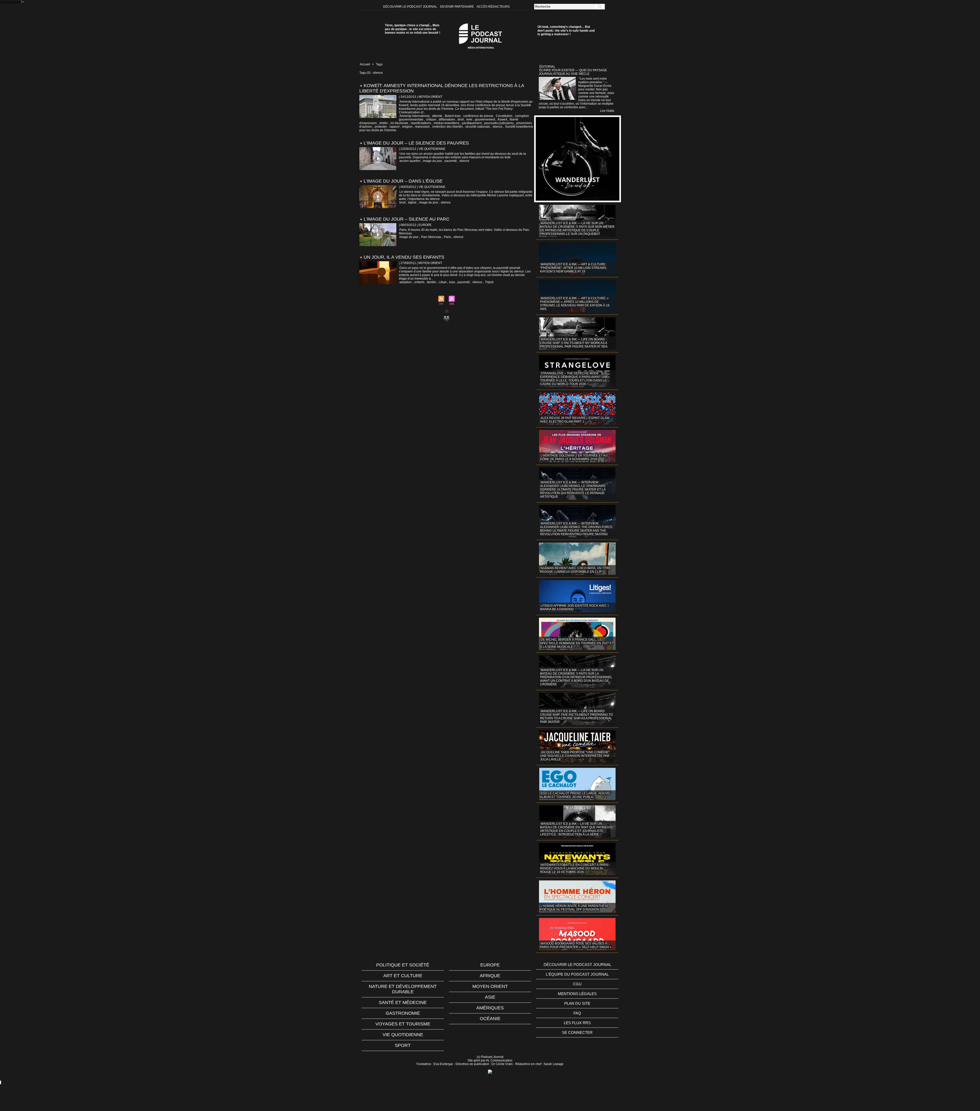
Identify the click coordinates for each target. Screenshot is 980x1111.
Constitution (504, 116)
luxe (452, 282)
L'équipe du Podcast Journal (577, 974)
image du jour (432, 161)
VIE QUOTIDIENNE (403, 1034)
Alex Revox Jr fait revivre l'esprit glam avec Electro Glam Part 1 (574, 419)
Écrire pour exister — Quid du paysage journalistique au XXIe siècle (573, 72)
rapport (394, 126)
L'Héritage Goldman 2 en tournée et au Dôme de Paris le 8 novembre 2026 (573, 457)
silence (498, 126)
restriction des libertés (447, 126)
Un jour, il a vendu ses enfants (404, 257)
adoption (405, 282)
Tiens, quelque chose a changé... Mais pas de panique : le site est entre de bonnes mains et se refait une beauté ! (412, 28)
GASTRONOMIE (403, 1013)
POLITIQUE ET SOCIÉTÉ (402, 964)
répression (422, 126)
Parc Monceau (431, 237)
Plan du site (577, 1003)
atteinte (437, 116)
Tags (379, 64)
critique (431, 119)
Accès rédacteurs (493, 6)
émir (469, 119)
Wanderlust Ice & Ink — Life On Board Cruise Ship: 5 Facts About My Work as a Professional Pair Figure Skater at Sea (573, 343)
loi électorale (399, 123)
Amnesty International (414, 116)
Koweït (502, 119)
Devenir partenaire (457, 6)
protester (381, 126)
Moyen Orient (490, 986)
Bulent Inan (453, 116)
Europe (490, 964)
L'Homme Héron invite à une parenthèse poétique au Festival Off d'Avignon (574, 907)
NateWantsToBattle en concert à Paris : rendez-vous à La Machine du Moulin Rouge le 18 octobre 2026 (575, 868)
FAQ (577, 1013)
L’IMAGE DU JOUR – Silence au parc (406, 219)
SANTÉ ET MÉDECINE (403, 1002)
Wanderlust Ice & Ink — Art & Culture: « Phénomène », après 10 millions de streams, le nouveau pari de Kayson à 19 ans (574, 303)
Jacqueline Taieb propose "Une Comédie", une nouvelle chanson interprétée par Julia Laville (575, 755)
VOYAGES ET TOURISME (402, 1023)
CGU (577, 984)
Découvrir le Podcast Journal (410, 6)
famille (431, 282)
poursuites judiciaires (499, 123)
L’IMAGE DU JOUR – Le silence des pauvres (416, 143)
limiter (383, 123)
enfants (419, 282)
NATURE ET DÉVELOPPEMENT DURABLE (403, 989)
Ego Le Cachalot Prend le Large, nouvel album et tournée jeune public (575, 795)
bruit (402, 202)
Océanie (490, 1018)
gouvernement (485, 119)
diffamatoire (447, 119)
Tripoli (489, 282)
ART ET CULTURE (402, 975)
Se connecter (577, 1032)
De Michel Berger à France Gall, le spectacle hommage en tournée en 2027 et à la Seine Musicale (577, 643)
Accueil (365, 64)
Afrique (490, 975)
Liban (443, 282)
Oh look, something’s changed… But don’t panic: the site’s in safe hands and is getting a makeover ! (566, 30)
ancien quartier (409, 161)
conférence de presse (478, 116)
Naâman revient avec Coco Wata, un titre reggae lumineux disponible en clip (575, 570)
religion (407, 126)
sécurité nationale (477, 126)
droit (461, 119)
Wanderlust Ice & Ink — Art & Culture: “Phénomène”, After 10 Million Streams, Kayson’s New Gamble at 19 (573, 267)
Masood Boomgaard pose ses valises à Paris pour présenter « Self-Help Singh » (575, 945)
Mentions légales (577, 993)
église (412, 202)
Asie (490, 997)
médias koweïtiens (446, 123)
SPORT (403, 1045)
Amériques (490, 1007)
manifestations (421, 123)
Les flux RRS (577, 1023)
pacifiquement (472, 123)
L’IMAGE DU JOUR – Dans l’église (403, 181)
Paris (447, 237)
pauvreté (451, 161)
